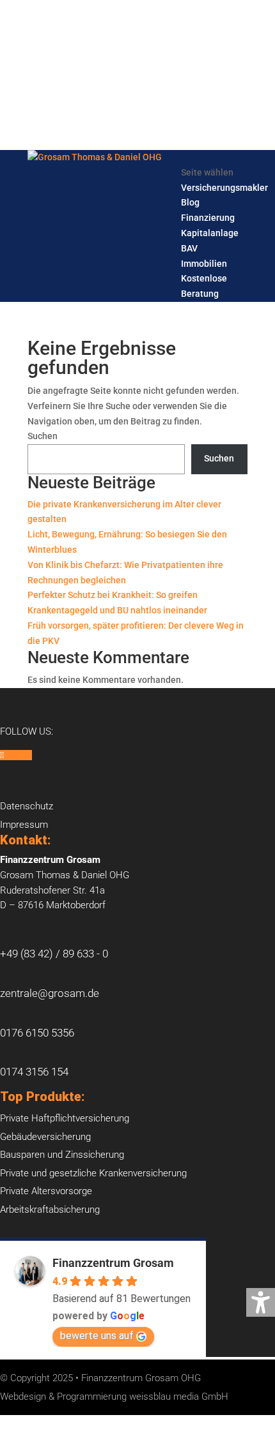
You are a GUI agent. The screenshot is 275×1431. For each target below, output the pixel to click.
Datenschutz (26, 806)
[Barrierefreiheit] (260, 1302)
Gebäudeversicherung (45, 1137)
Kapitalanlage (210, 233)
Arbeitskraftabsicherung (50, 1209)
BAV (189, 248)
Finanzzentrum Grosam (113, 1263)
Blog (190, 202)
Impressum (24, 824)
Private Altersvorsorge (46, 1191)
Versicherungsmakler (224, 188)
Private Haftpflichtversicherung (64, 1118)
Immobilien (204, 263)
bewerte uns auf (97, 1336)
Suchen (43, 436)
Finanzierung (208, 218)
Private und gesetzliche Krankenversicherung (93, 1173)
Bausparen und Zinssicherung (62, 1154)
